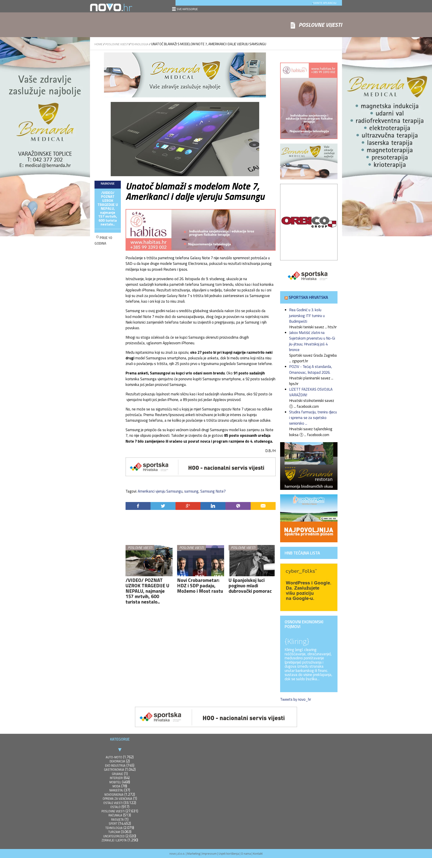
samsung (191, 491)
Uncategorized (114, 836)
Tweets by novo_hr (295, 699)
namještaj (116, 790)
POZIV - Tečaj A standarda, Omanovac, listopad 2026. (310, 369)
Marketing (193, 853)
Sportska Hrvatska (308, 297)
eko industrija (115, 765)
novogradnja (114, 795)
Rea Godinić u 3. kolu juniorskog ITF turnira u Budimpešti (307, 315)
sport (113, 824)
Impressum (209, 853)
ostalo (115, 807)
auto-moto (114, 757)
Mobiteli (115, 782)
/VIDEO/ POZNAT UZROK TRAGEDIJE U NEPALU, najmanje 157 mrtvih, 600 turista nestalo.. (107, 208)
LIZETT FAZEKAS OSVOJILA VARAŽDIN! (311, 392)
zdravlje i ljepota (114, 840)
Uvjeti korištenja (229, 853)
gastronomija (114, 770)
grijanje (117, 774)
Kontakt (258, 853)
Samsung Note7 (213, 491)
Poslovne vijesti (117, 44)
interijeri (116, 778)
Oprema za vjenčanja (117, 799)
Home (98, 44)
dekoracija (117, 761)
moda (116, 786)
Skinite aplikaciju (324, 3)
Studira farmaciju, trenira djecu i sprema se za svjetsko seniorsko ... (313, 417)
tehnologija (139, 44)
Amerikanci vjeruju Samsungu (160, 491)
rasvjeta (117, 819)
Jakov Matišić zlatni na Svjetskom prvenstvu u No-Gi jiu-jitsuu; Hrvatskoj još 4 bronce (312, 341)
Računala (115, 815)
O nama (246, 853)
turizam (114, 832)
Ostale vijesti (113, 803)
